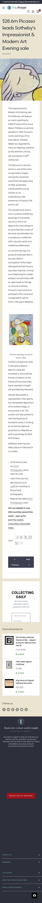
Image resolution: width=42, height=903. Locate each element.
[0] (37, 11)
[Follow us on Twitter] (8, 709)
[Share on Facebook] (16, 538)
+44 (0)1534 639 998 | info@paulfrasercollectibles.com (21, 2)
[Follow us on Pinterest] (17, 709)
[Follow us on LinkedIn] (26, 709)
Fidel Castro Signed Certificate (24, 663)
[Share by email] (30, 538)
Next (28, 559)
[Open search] (28, 11)
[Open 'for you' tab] (34, 895)
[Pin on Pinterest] (21, 538)
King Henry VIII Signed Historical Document (25, 682)
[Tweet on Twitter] (25, 538)
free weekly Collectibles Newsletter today (19, 524)
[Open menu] (3, 8)
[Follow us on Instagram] (12, 709)
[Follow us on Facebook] (4, 709)
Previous (15, 565)
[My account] (33, 11)
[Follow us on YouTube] (21, 709)
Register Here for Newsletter (21, 796)
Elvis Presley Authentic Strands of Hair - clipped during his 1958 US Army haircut (26, 641)
